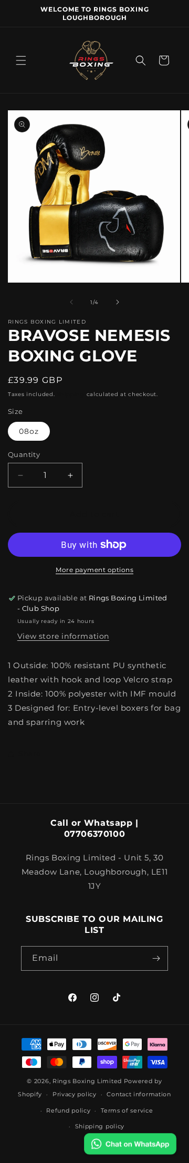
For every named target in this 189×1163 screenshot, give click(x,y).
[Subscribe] (155, 958)
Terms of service (127, 1110)
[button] (21, 60)
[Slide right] (117, 302)
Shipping (71, 394)
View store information (63, 636)
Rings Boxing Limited (88, 1081)
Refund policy (68, 1110)
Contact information (139, 1094)
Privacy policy (74, 1094)
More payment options (94, 570)
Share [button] (29, 754)
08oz (29, 431)
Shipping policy (100, 1126)
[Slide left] (71, 302)
